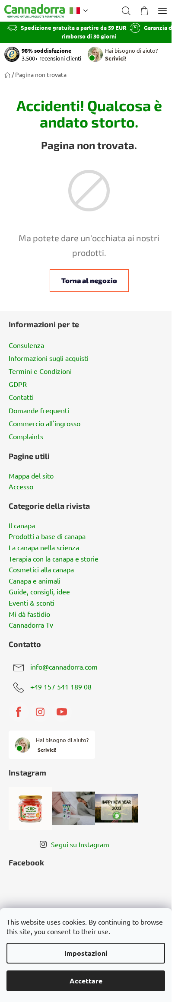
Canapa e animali (34, 581)
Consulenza (26, 345)
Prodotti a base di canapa (47, 536)
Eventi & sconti (31, 603)
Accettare (86, 980)
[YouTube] (62, 712)
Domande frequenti (39, 410)
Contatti (21, 397)
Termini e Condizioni (40, 371)
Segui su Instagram (80, 844)
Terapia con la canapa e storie (54, 559)
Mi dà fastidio (29, 614)
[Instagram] (40, 712)
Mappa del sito (31, 476)
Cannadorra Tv (31, 625)
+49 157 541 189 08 (61, 687)
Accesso (21, 487)
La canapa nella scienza (44, 548)
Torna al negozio (89, 280)
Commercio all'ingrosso (44, 423)
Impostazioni (86, 952)
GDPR (18, 384)
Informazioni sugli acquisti (49, 358)
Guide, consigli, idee (39, 592)
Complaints (26, 436)
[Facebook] (19, 712)
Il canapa (22, 526)
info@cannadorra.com (64, 667)
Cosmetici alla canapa (41, 570)
